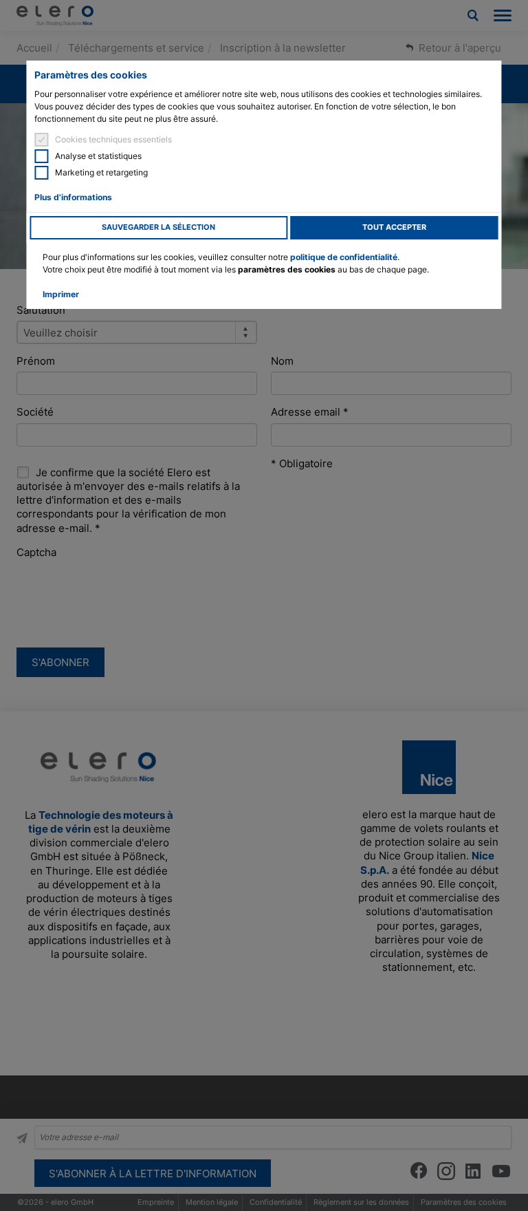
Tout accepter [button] (394, 227)
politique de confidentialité (343, 257)
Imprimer (61, 294)
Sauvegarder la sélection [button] (158, 227)
